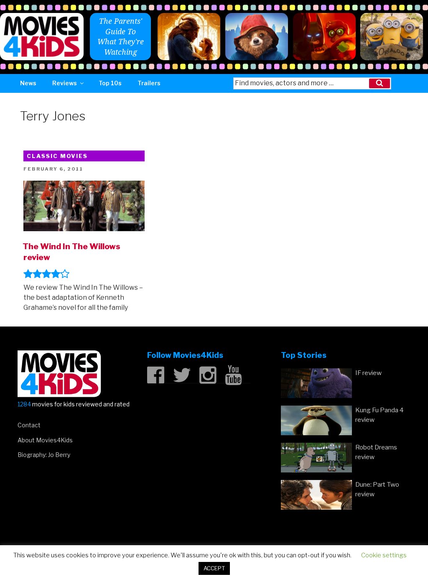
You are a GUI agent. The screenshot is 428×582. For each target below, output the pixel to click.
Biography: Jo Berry (44, 454)
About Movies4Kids (45, 440)
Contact (29, 425)
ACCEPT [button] (214, 568)
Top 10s (110, 83)
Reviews (64, 83)
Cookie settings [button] (384, 555)
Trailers (149, 83)
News (28, 83)
